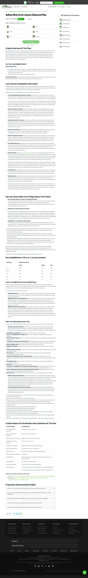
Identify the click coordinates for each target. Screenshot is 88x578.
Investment (65, 27)
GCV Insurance (66, 39)
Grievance (47, 570)
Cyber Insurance (71, 533)
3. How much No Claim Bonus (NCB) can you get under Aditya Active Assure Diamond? (27, 498)
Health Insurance (13, 11)
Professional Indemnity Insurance (74, 531)
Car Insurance (66, 31)
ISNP (57, 570)
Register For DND (64, 550)
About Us (12, 550)
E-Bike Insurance (56, 531)
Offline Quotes (45, 550)
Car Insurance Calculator (27, 526)
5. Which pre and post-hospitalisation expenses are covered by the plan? (24, 507)
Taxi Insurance (66, 46)
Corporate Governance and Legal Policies (67, 570)
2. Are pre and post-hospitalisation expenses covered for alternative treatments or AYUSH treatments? (28, 493)
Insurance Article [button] (24, 6)
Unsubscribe (54, 550)
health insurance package (29, 152)
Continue (30, 42)
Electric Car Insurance (56, 533)
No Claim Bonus (25, 533)
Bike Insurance (66, 35)
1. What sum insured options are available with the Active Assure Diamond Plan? (26, 488)
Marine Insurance (72, 526)
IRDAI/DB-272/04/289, (40, 559)
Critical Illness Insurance (12, 528)
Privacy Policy (52, 570)
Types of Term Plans (41, 531)
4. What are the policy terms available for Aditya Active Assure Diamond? (24, 502)
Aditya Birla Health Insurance (24, 11)
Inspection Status (36, 550)
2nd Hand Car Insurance (27, 528)
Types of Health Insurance (12, 526)
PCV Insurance (66, 42)
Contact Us (27, 550)
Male (20, 19)
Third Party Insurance (26, 531)
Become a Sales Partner (52, 6)
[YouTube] (52, 566)
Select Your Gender (11, 18)
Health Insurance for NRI (12, 531)
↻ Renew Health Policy (31, 45)
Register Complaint (74, 550)
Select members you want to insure (15, 23)
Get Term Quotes (59, 2)
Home (7, 11)
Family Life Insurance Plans (42, 533)
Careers (19, 550)
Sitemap (77, 570)
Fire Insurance (71, 528)
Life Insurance (66, 23)
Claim (58, 6)
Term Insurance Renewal (42, 528)
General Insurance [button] (16, 6)
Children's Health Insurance (12, 533)
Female (29, 19)
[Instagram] (45, 566)
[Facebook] (35, 566)
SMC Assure (62, 6)
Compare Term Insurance (42, 526)
